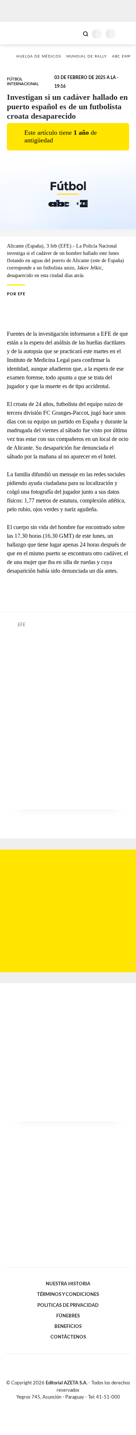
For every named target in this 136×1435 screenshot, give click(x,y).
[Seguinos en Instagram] (80, 1405)
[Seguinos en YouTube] (73, 1405)
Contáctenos (68, 1337)
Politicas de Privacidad (68, 1305)
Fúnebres (68, 1316)
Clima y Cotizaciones (73, 33)
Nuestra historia (68, 1284)
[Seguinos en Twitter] (65, 1405)
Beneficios (68, 1326)
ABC (19, 33)
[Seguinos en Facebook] (58, 1405)
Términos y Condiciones (68, 1294)
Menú (126, 33)
